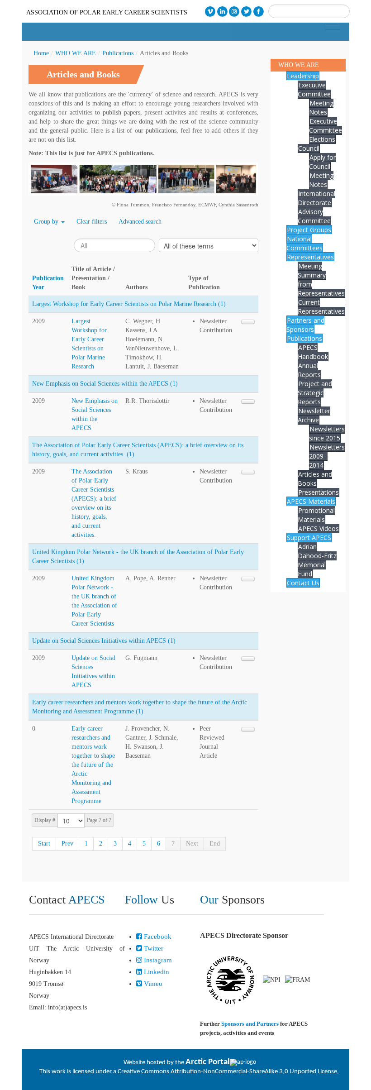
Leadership (303, 76)
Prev (67, 843)
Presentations (318, 492)
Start (44, 843)
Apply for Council (322, 162)
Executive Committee (314, 89)
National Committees (304, 243)
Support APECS (309, 537)
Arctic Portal (208, 1062)
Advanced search (140, 221)
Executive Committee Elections (325, 130)
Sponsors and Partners (250, 1023)
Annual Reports (309, 370)
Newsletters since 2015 (327, 433)
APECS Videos (318, 528)
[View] (248, 322)
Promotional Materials (316, 515)
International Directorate (316, 198)
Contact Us (303, 582)
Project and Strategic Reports (315, 392)
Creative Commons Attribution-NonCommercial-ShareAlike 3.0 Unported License (227, 1071)
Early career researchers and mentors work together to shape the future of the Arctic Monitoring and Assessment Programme (93, 764)
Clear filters (91, 221)
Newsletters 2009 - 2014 (327, 456)
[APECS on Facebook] (258, 11)
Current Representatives (321, 307)
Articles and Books (315, 479)
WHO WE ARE (75, 53)
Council (308, 148)
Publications (117, 53)
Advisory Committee (314, 216)
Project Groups (309, 229)
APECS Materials (311, 501)
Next (192, 843)
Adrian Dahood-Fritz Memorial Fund (317, 560)
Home (41, 53)
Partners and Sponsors (305, 325)
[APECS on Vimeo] (210, 11)
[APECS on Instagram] (234, 11)
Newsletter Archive (314, 415)
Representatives (310, 257)
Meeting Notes (321, 107)
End (214, 843)
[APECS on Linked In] (222, 11)
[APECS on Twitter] (246, 11)
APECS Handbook (313, 352)
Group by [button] (47, 221)
